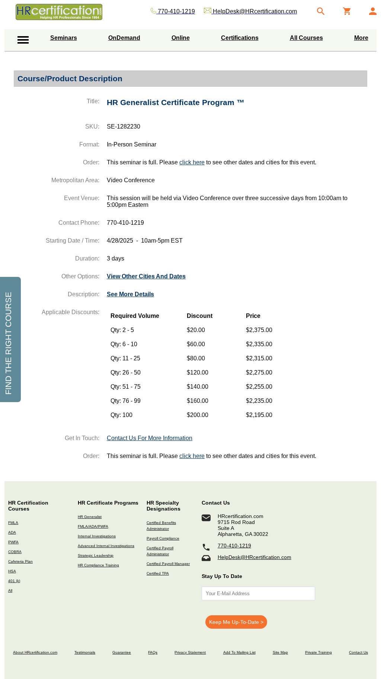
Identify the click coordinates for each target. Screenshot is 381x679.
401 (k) (14, 581)
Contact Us (358, 652)
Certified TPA (158, 573)
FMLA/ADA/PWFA (93, 526)
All (10, 590)
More (361, 38)
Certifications (240, 38)
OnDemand (124, 38)
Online (181, 38)
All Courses (306, 38)
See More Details (130, 294)
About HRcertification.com (35, 652)
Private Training (318, 652)
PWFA (13, 542)
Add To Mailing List (239, 652)
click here (192, 162)
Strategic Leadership (95, 555)
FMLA (13, 523)
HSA (12, 571)
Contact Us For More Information (149, 438)
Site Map (280, 652)
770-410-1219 (234, 546)
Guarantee (121, 652)
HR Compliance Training (98, 565)
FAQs (152, 652)
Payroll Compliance (163, 538)
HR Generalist (90, 517)
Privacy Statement (190, 652)
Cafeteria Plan (20, 561)
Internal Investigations (97, 536)
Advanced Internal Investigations (106, 546)
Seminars (63, 38)
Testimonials (84, 652)
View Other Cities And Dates (146, 276)
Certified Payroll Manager (168, 564)
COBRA (15, 552)
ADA (12, 532)
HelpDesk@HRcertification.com (254, 557)
